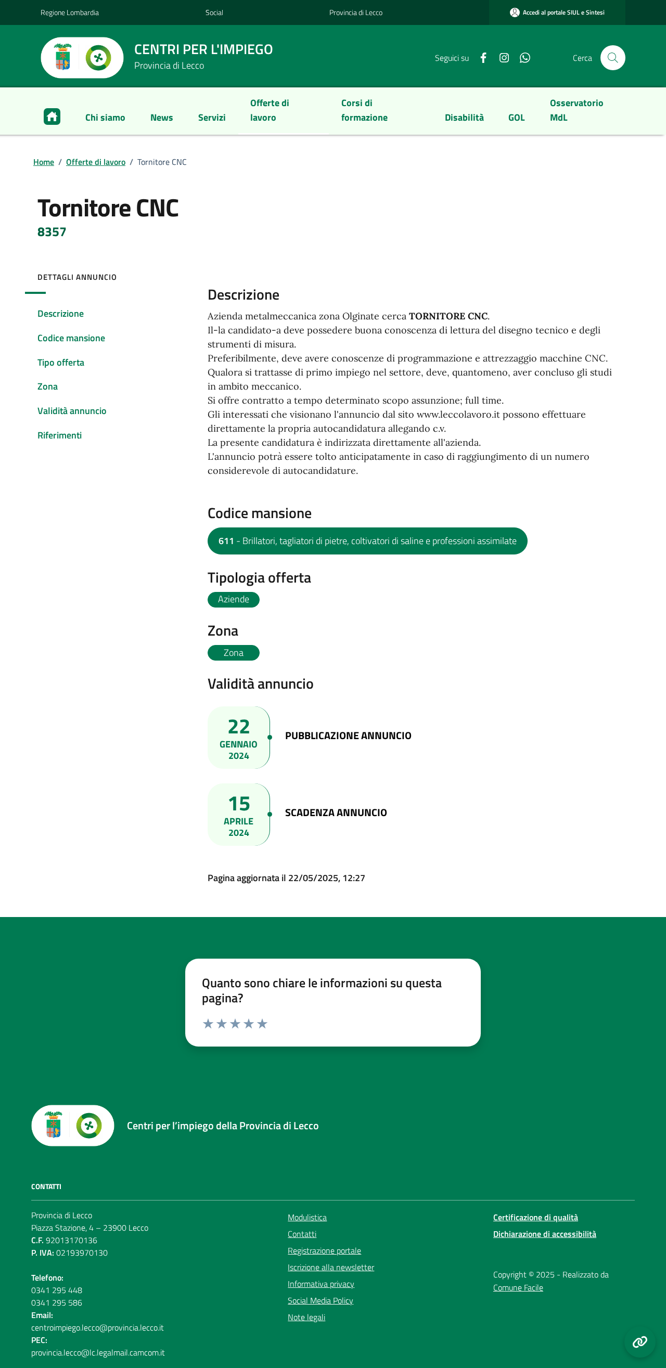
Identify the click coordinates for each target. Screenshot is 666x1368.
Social (214, 12)
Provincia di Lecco (355, 12)
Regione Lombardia (70, 12)
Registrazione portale (324, 1250)
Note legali (306, 1317)
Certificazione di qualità (535, 1217)
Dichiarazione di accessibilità (544, 1234)
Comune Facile (518, 1287)
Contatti (302, 1234)
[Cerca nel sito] (612, 57)
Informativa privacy (321, 1283)
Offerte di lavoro (95, 162)
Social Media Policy (320, 1300)
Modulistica (307, 1217)
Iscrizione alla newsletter (331, 1267)
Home (43, 162)
